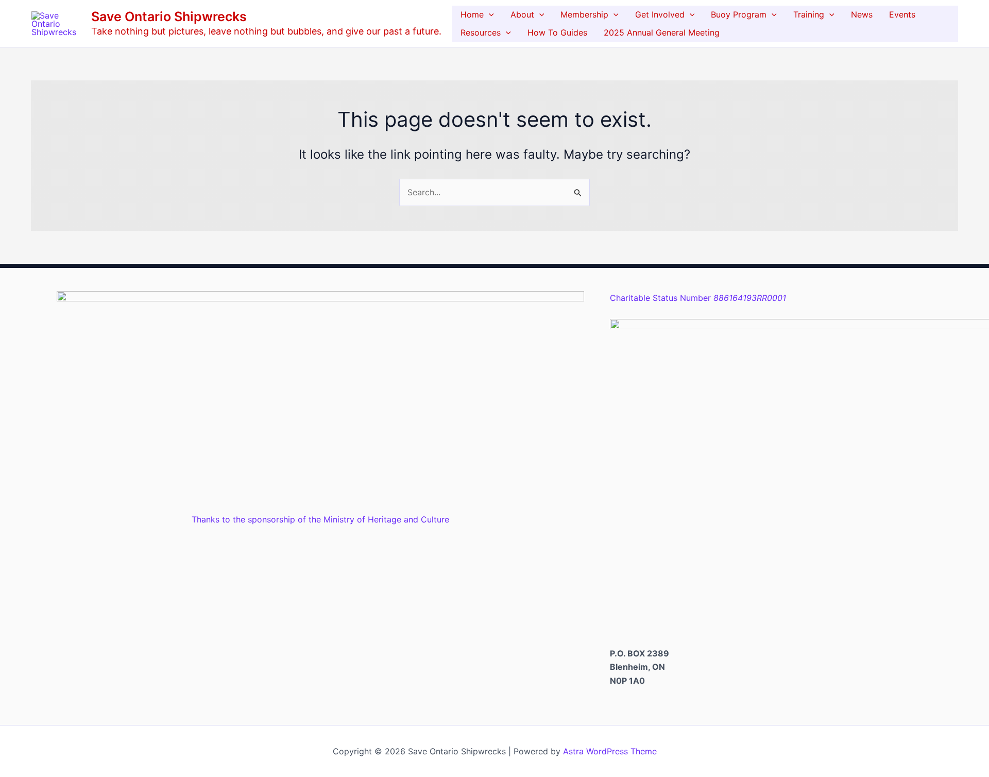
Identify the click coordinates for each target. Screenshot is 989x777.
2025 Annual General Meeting (662, 32)
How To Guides (557, 32)
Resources (481, 32)
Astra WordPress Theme (610, 751)
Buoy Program (738, 14)
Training (808, 14)
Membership (584, 14)
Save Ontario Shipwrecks (169, 16)
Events (902, 14)
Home (472, 14)
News (862, 14)
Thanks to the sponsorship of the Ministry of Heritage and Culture (320, 519)
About (522, 14)
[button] (489, 15)
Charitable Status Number (698, 298)
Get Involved (660, 14)
